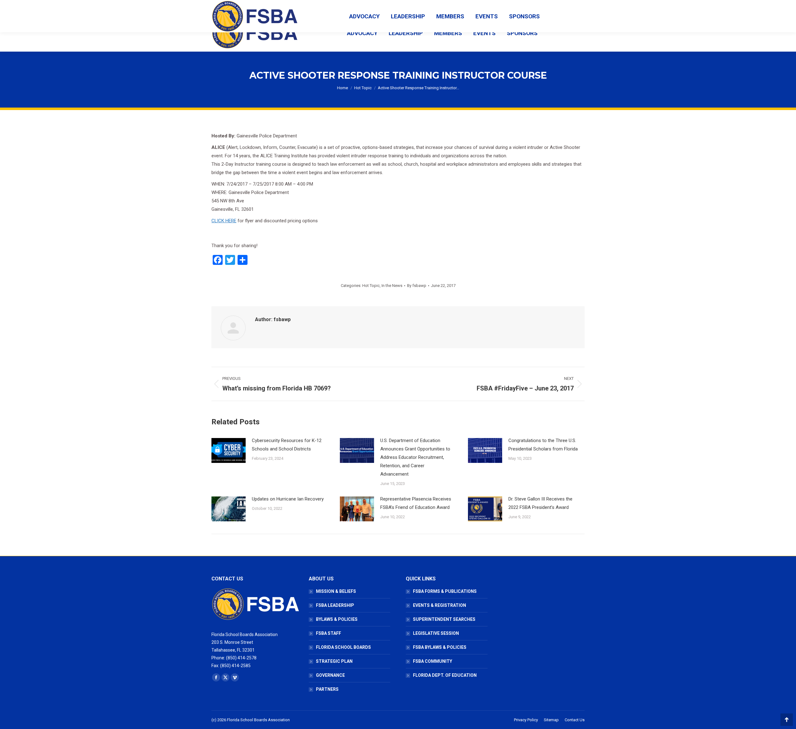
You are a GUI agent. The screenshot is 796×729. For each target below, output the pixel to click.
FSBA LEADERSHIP (335, 605)
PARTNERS (327, 689)
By (416, 285)
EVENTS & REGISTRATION (439, 605)
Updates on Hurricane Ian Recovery (288, 499)
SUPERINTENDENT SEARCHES (444, 619)
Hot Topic (371, 285)
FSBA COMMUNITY (432, 661)
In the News (392, 285)
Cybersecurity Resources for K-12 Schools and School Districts (287, 445)
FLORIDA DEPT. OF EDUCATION (445, 675)
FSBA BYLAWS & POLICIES (439, 647)
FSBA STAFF (328, 633)
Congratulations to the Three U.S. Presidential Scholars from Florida (543, 445)
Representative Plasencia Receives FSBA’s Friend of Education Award (415, 503)
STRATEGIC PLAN (334, 661)
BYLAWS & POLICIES (337, 619)
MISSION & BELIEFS (336, 591)
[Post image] (228, 450)
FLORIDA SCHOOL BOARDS (343, 647)
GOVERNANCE (330, 675)
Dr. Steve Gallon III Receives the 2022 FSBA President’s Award (540, 503)
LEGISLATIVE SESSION (436, 633)
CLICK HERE (223, 221)
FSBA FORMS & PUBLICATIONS (445, 591)
